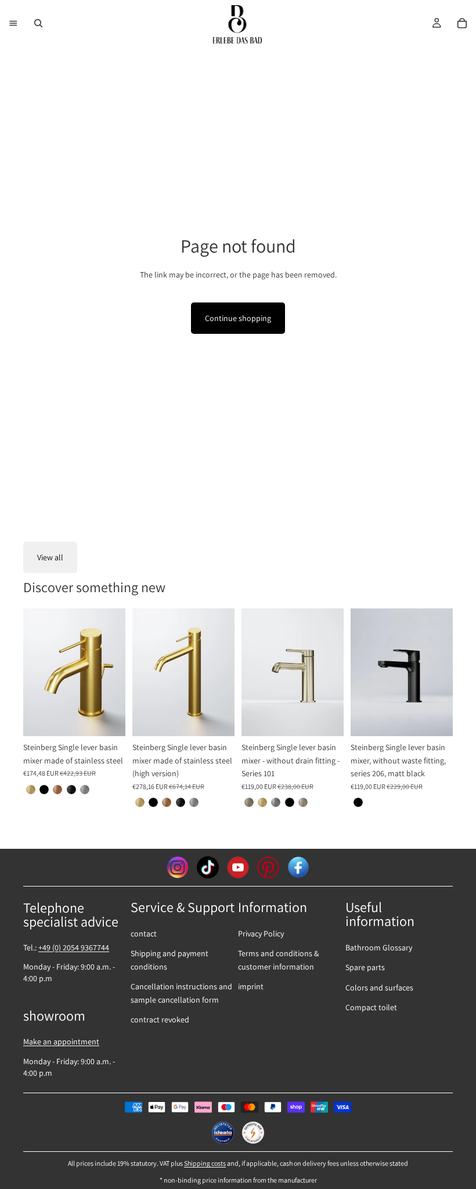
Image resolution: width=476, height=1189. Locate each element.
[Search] (38, 23)
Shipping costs (205, 1163)
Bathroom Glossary (378, 947)
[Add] (434, 718)
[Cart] (462, 23)
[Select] (107, 718)
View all (50, 557)
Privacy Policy (261, 933)
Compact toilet (371, 1007)
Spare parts (365, 967)
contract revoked (160, 1019)
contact (144, 933)
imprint (251, 986)
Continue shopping (238, 318)
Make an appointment (61, 1041)
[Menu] (13, 23)
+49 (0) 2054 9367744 (73, 947)
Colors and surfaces (379, 987)
